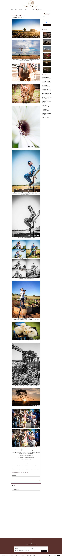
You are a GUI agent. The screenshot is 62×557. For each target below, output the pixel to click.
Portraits (25, 472)
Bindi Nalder (23, 469)
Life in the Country (14, 475)
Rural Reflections (44, 110)
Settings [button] (50, 555)
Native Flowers (44, 101)
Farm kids (49, 93)
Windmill (48, 117)
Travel (45, 117)
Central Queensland (33, 469)
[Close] (60, 555)
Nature (21, 472)
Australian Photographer (45, 78)
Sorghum (46, 113)
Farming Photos (44, 94)
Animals (19, 472)
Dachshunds (46, 89)
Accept (58, 555)
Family (23, 472)
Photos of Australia (44, 102)
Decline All (54, 555)
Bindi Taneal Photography (15, 469)
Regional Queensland (45, 106)
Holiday (46, 98)
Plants (48, 102)
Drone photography (44, 90)
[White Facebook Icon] (30, 504)
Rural (49, 106)
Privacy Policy (33, 555)
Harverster (47, 97)
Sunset (43, 114)
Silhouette (43, 113)
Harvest (50, 97)
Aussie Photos (44, 77)
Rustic (48, 110)
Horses (49, 98)
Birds (50, 82)
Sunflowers (49, 113)
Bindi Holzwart (19, 469)
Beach (50, 78)
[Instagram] (31, 504)
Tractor (43, 117)
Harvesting (43, 98)
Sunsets (45, 114)
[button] (36, 9)
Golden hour (43, 97)
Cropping (43, 89)
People (27, 472)
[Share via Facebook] (12, 477)
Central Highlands (38, 469)
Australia (47, 77)
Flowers (48, 94)
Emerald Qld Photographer (28, 469)
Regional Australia (44, 105)
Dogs (49, 89)
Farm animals (46, 93)
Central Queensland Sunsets (15, 472)
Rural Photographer (44, 109)
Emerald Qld (49, 90)
